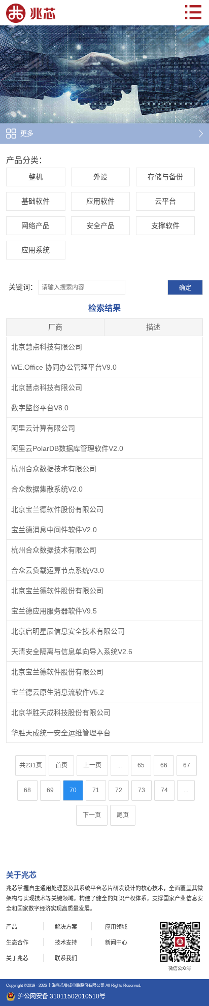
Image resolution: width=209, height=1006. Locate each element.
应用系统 (35, 250)
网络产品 (35, 225)
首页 (61, 765)
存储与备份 (165, 177)
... (119, 765)
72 (118, 790)
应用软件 (100, 201)
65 (141, 765)
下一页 (92, 815)
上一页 (92, 765)
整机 (35, 177)
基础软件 (35, 201)
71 (95, 790)
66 (163, 765)
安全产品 (100, 225)
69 (50, 790)
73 (141, 790)
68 (27, 790)
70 (73, 790)
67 (186, 765)
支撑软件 (165, 225)
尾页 (123, 815)
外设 (100, 177)
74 (164, 790)
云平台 (165, 201)
